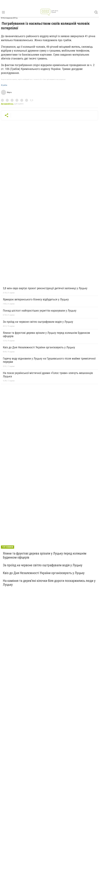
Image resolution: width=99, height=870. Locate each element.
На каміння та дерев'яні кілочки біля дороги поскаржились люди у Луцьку (49, 583)
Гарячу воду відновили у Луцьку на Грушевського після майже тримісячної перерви (49, 360)
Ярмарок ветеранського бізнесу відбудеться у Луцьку (36, 299)
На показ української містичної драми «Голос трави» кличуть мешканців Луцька (48, 374)
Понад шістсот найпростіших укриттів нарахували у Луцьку (39, 310)
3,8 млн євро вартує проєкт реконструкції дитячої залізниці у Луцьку (45, 288)
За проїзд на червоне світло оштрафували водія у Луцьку (38, 321)
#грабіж (4, 85)
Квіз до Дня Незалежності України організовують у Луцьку (39, 347)
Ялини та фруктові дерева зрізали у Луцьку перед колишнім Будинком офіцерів (46, 334)
